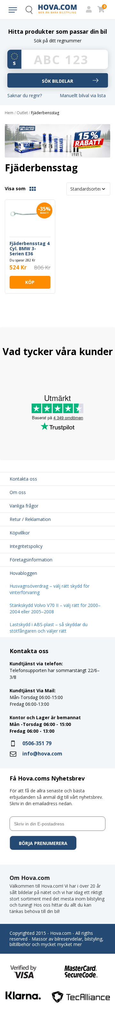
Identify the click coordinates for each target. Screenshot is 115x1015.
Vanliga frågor (24, 506)
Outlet (22, 112)
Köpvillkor (20, 533)
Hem (9, 112)
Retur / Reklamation (30, 519)
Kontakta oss (23, 479)
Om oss (18, 492)
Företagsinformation (31, 560)
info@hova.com (42, 753)
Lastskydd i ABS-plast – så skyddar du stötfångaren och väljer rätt (49, 627)
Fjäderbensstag (45, 112)
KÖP (29, 282)
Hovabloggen (23, 573)
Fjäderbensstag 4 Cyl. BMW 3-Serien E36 (30, 248)
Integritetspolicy (26, 546)
